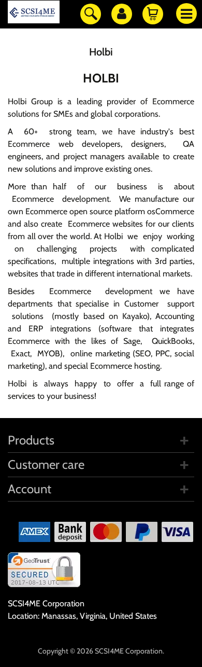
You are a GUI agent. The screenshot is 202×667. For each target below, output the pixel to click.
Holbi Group (30, 101)
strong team (72, 131)
